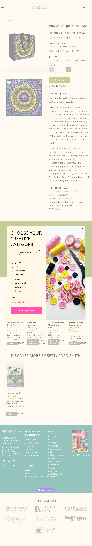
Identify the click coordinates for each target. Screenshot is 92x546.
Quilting (18, 263)
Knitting (18, 287)
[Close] (82, 228)
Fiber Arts (19, 275)
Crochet (18, 291)
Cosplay (18, 279)
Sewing (18, 267)
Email (13, 297)
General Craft (20, 283)
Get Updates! (26, 310)
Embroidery (20, 271)
